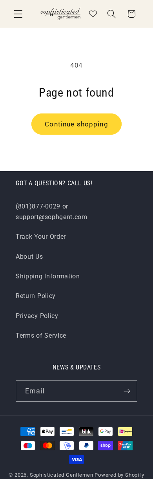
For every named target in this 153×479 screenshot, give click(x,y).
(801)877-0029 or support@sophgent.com (51, 212)
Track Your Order (41, 236)
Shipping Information (48, 276)
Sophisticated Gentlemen (61, 475)
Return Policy (36, 296)
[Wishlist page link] (93, 14)
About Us (29, 256)
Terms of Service (41, 335)
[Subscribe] (127, 391)
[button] (18, 14)
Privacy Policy (37, 316)
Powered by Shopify (119, 475)
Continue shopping (76, 124)
